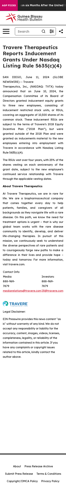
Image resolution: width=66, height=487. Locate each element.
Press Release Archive (38, 466)
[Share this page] (61, 31)
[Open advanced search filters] (52, 31)
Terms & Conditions (48, 473)
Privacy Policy (50, 481)
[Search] (43, 31)
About (17, 466)
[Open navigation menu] (6, 31)
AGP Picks (9, 5)
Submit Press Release (19, 473)
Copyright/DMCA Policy (22, 481)
